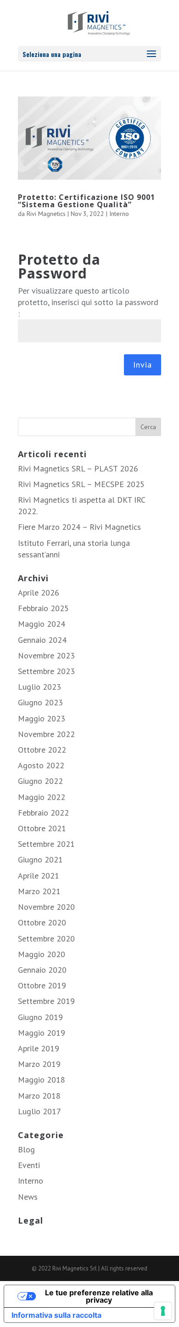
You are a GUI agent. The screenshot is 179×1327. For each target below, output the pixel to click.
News (28, 1196)
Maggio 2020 (41, 954)
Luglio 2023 (39, 686)
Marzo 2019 (39, 1064)
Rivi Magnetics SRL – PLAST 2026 (78, 468)
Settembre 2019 (46, 1001)
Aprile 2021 (38, 875)
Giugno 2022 (40, 781)
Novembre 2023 (46, 655)
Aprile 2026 (38, 592)
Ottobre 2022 (42, 749)
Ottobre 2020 (42, 922)
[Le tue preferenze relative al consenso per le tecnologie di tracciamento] (163, 1311)
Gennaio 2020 (42, 969)
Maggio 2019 (41, 1032)
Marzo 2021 (39, 891)
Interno (119, 214)
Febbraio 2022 (43, 812)
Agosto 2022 (41, 765)
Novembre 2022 (46, 734)
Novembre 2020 (46, 907)
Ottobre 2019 (42, 985)
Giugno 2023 (40, 702)
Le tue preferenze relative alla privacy (99, 1296)
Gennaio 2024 (42, 640)
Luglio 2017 (39, 1111)
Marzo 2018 (39, 1095)
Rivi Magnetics (46, 214)
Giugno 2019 (40, 1017)
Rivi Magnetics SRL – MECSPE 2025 (81, 484)
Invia (142, 364)
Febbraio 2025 (43, 608)
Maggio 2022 (41, 797)
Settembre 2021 (46, 844)
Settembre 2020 (46, 938)
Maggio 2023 (41, 718)
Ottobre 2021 (42, 828)
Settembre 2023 (46, 671)
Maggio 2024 (41, 623)
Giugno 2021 (40, 859)
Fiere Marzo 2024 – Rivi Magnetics (79, 527)
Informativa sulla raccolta (56, 1315)
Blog (26, 1149)
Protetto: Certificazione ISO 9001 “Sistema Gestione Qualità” (86, 201)
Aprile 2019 (38, 1048)
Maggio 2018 (41, 1079)
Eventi (29, 1165)
